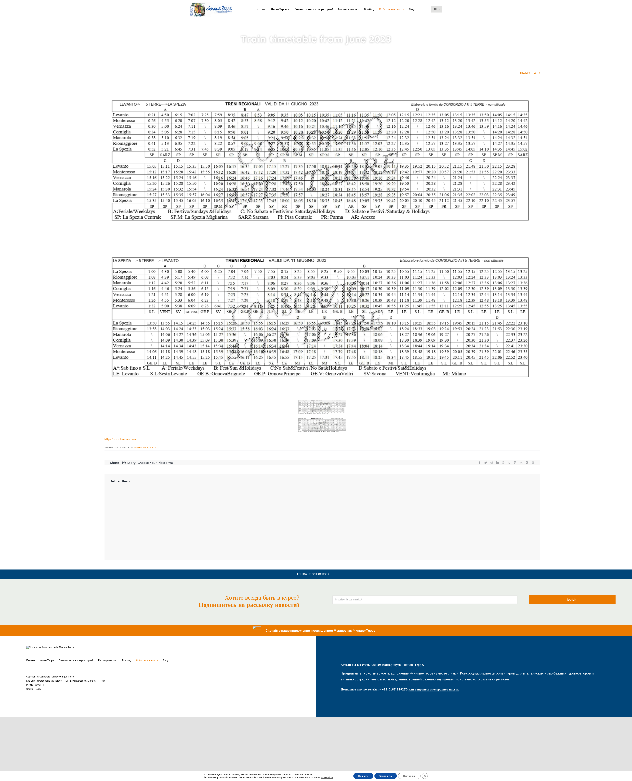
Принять (363, 776)
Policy (38, 689)
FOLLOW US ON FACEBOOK (313, 574)
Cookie (29, 689)
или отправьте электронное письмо (433, 689)
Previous (525, 73)
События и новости (145, 447)
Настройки (409, 776)
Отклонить (385, 776)
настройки (327, 777)
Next (535, 73)
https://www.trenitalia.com (120, 439)
